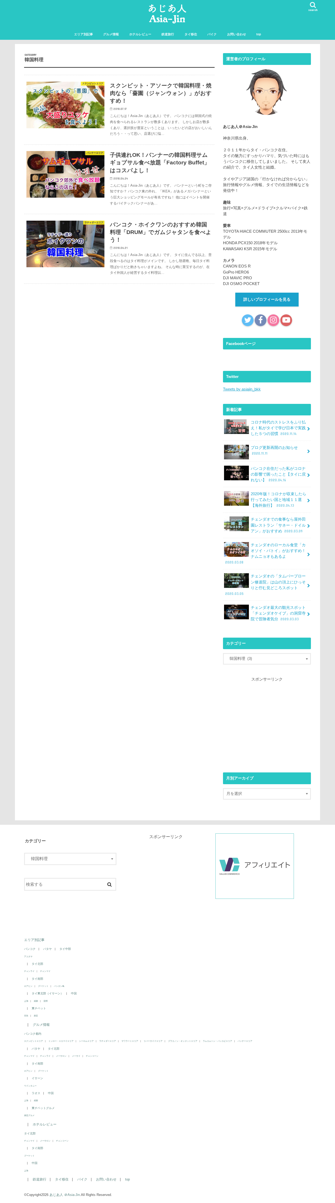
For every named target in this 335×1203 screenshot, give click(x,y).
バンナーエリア (245, 1041)
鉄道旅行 (167, 34)
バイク (212, 34)
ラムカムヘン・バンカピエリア (217, 1041)
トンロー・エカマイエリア (61, 1041)
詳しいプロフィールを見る (267, 299)
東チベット (39, 1008)
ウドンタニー (30, 1085)
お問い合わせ (236, 34)
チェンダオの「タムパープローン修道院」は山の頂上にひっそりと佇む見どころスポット (265, 585)
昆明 (45, 1001)
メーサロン (61, 1056)
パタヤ (47, 948)
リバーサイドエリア (153, 1041)
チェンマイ (45, 971)
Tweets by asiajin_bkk (242, 389)
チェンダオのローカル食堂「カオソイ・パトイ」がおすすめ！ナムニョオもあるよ (265, 554)
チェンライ (29, 971)
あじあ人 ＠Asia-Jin (64, 1195)
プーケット (43, 986)
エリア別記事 (83, 34)
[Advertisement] (267, 722)
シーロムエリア (86, 1041)
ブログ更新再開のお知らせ (274, 450)
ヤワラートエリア (129, 1041)
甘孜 (26, 1015)
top (258, 34)
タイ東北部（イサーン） (47, 993)
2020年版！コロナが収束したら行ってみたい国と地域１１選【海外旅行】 (278, 500)
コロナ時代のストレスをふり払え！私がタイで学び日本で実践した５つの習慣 (278, 428)
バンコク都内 (32, 1033)
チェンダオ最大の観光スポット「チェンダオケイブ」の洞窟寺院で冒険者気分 (278, 613)
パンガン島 (59, 986)
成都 (36, 1001)
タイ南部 (37, 978)
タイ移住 (191, 34)
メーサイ (76, 1056)
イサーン (37, 1078)
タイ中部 (65, 948)
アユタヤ (28, 956)
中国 (74, 993)
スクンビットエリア (33, 1041)
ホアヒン (28, 986)
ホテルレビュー (140, 34)
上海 (26, 1001)
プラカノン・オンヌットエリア (182, 1041)
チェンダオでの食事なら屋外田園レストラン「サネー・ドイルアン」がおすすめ (278, 525)
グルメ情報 (111, 34)
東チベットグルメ (43, 1108)
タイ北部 (37, 963)
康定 (36, 1015)
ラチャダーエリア (107, 1041)
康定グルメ (29, 1115)
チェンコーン (92, 1056)
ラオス (36, 1093)
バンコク (30, 948)
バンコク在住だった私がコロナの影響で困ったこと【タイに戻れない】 (278, 474)
